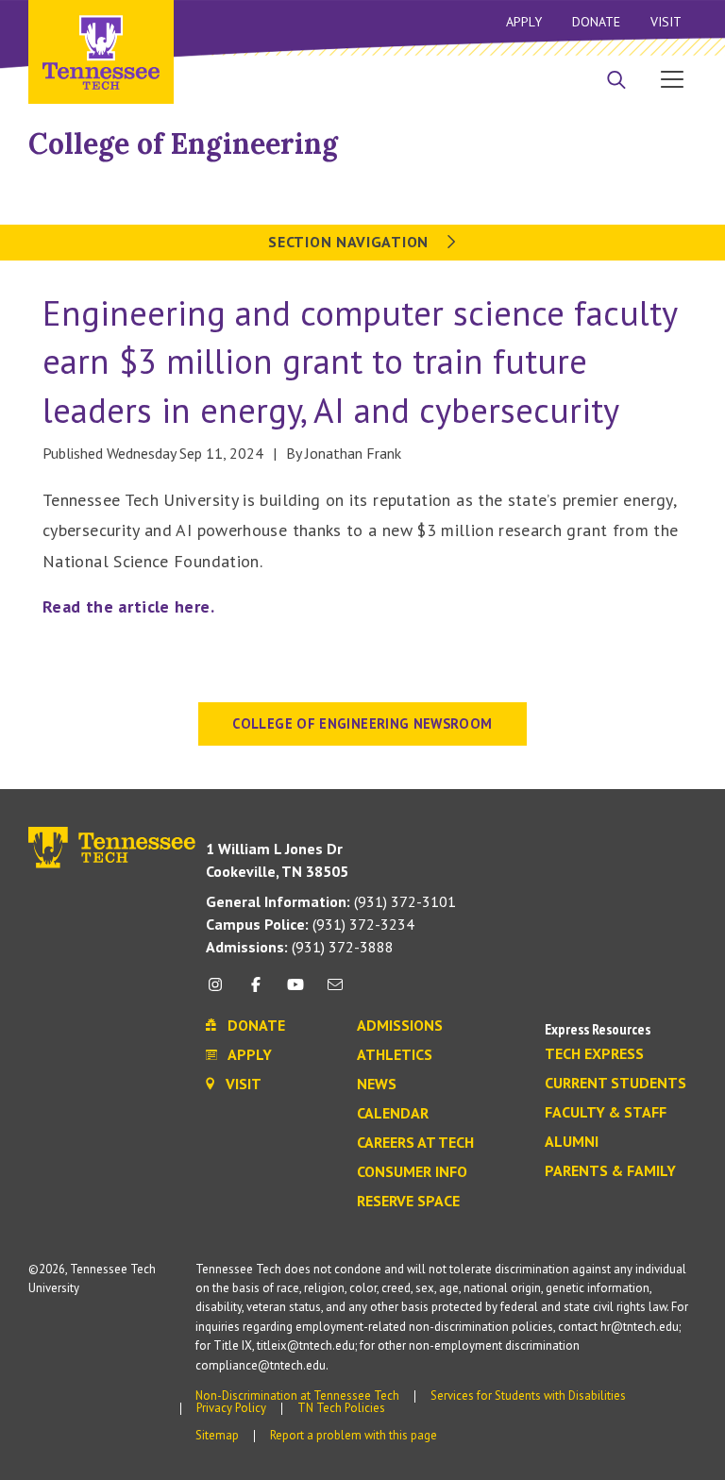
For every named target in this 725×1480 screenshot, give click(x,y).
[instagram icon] (220, 991)
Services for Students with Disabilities (528, 1396)
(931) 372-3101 (331, 901)
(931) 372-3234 (310, 924)
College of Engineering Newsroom (362, 723)
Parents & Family (610, 1171)
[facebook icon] (255, 991)
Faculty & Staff (605, 1112)
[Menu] (672, 78)
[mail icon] (335, 991)
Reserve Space (408, 1201)
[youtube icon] (295, 991)
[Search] (616, 81)
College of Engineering (183, 143)
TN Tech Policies (341, 1408)
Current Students (615, 1083)
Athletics (394, 1055)
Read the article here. (130, 606)
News (376, 1084)
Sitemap (217, 1435)
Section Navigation (350, 241)
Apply (524, 21)
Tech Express (594, 1054)
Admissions (400, 1026)
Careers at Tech (415, 1143)
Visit (666, 21)
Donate (596, 21)
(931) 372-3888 (300, 946)
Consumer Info (412, 1172)
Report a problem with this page (353, 1435)
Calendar (393, 1113)
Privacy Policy (231, 1408)
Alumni (572, 1142)
